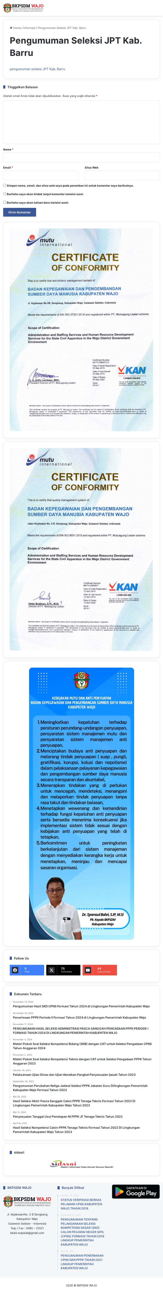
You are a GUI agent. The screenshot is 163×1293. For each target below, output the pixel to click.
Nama (8, 149)
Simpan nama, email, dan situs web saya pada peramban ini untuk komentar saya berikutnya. (70, 185)
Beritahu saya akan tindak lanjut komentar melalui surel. (45, 194)
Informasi (29, 28)
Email (8, 167)
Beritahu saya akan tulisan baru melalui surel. (38, 202)
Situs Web (91, 167)
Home (16, 28)
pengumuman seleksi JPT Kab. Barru (37, 69)
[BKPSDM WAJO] (23, 8)
